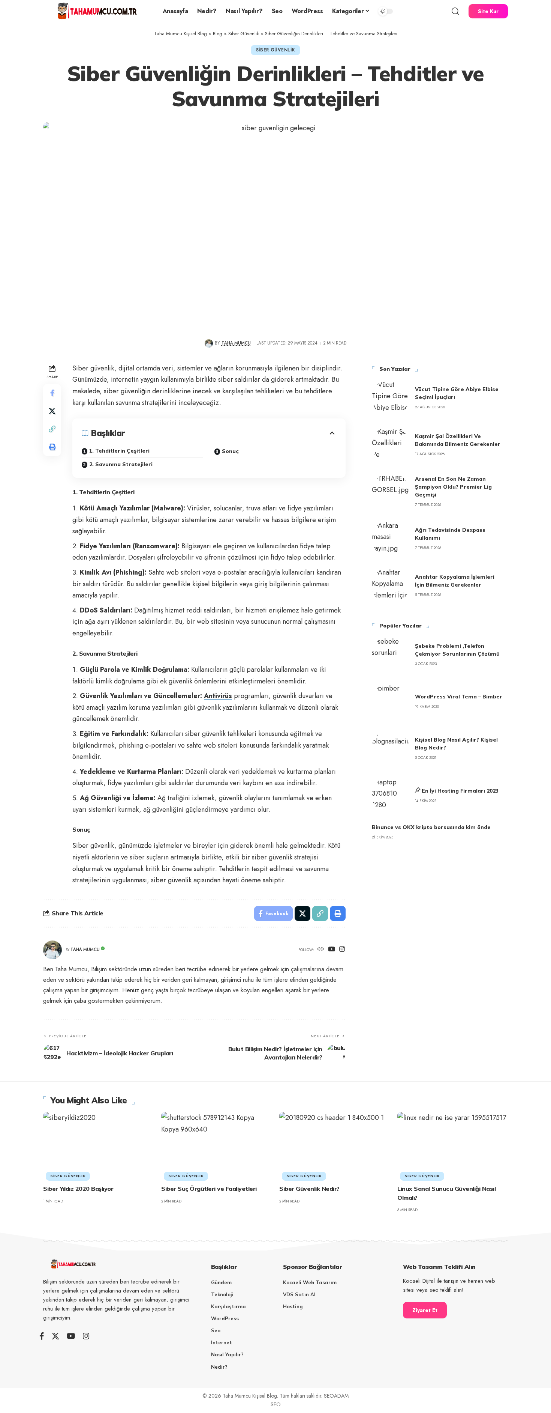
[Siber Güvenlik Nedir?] (334, 1145)
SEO (276, 1404)
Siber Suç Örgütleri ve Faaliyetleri (209, 1188)
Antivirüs (218, 696)
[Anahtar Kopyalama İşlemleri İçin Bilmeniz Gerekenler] (390, 585)
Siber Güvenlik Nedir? (309, 1188)
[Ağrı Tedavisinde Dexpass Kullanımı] (390, 538)
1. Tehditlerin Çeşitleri (119, 450)
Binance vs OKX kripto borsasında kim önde (431, 827)
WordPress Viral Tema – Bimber (458, 696)
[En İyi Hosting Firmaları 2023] (390, 795)
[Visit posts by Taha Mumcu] (209, 343)
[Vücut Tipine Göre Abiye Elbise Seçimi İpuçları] (390, 398)
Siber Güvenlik (275, 50)
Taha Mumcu (236, 343)
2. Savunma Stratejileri (121, 464)
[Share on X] (52, 411)
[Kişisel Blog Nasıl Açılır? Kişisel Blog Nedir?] (390, 748)
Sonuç (230, 451)
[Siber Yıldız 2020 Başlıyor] (98, 1145)
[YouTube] (331, 950)
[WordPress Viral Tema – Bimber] (390, 701)
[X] (55, 1336)
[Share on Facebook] (52, 393)
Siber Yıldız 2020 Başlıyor (78, 1188)
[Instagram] (342, 950)
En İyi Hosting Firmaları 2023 (460, 790)
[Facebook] (41, 1336)
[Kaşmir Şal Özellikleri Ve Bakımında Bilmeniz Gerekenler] (390, 444)
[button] (455, 11)
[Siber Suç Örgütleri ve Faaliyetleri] (216, 1145)
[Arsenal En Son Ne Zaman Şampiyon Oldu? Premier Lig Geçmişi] (390, 491)
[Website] (321, 950)
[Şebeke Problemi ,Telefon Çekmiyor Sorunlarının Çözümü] (390, 654)
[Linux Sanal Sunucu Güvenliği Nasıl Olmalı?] (452, 1145)
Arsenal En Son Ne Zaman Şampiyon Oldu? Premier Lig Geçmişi (453, 487)
